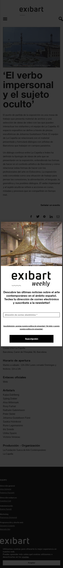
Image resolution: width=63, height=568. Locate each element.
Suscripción (31, 338)
